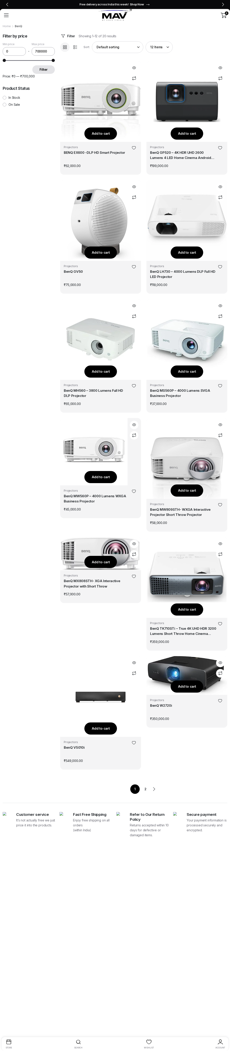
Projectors (71, 147)
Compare (134, 78)
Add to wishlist (133, 148)
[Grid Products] (65, 47)
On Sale (14, 104)
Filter (71, 36)
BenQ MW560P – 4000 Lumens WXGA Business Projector (95, 498)
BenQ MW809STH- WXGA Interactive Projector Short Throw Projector (180, 512)
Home (7, 26)
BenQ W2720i (161, 705)
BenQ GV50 (73, 271)
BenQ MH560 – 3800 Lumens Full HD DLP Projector (93, 393)
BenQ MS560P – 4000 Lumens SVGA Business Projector (180, 393)
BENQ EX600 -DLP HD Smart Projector (94, 152)
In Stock (14, 97)
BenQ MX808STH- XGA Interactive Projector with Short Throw (92, 583)
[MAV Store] (115, 15)
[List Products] (75, 47)
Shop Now (132, 4)
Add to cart (101, 133)
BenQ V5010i (74, 747)
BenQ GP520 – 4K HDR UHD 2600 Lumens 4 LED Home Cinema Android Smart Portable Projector (180, 155)
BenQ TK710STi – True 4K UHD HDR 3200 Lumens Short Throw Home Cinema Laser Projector (183, 631)
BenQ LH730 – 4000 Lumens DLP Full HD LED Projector (182, 274)
